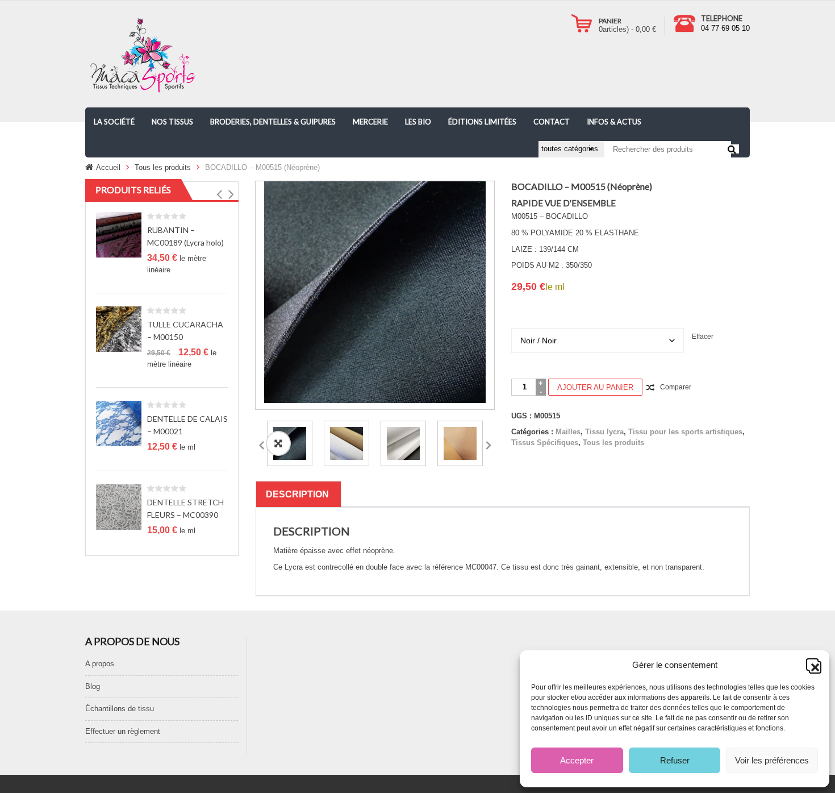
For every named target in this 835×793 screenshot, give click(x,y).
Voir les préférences (772, 760)
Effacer (702, 336)
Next (488, 443)
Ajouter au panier (595, 387)
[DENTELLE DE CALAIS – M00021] (118, 423)
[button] (812, 664)
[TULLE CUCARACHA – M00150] (118, 329)
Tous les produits (163, 167)
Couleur (630, 312)
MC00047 (480, 567)
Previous (261, 443)
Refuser (675, 760)
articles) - (627, 29)
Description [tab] (297, 494)
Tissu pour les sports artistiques (685, 431)
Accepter (577, 760)
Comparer (675, 387)
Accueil (108, 167)
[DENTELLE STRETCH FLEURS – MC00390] (118, 507)
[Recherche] (732, 148)
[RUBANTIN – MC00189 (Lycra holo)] (118, 234)
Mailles (568, 431)
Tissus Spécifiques (544, 442)
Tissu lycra (604, 431)
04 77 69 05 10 (725, 28)
